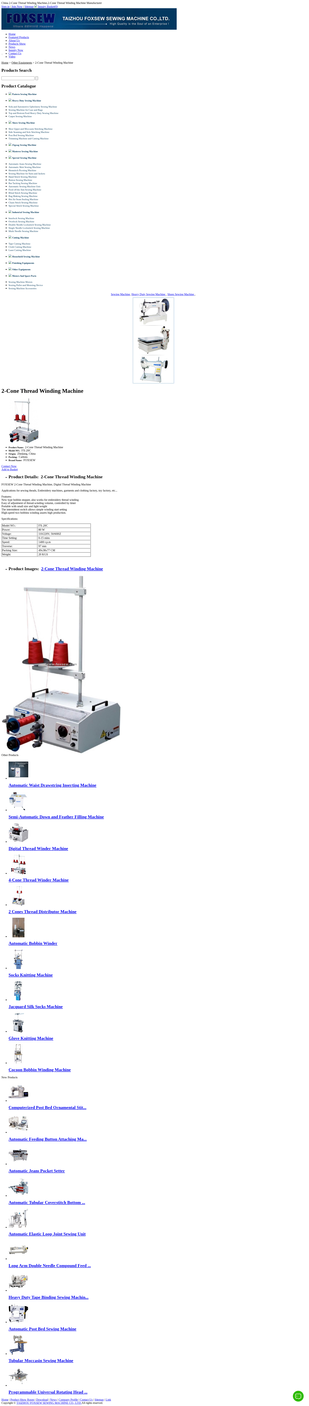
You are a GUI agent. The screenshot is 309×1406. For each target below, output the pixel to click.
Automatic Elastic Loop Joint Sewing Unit (47, 1234)
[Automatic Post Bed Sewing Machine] (18, 1322)
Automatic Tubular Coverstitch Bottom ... (47, 1202)
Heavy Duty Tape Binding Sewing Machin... (49, 1297)
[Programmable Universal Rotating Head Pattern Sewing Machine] (18, 1385)
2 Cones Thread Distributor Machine (43, 911)
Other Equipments (21, 62)
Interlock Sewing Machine (21, 218)
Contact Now (9, 466)
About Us (14, 40)
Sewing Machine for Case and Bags (26, 110)
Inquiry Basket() (48, 6)
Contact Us (15, 53)
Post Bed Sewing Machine (21, 135)
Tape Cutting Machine (19, 243)
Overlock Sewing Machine (21, 221)
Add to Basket (9, 469)
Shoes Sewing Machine (181, 294)
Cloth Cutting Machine (20, 247)
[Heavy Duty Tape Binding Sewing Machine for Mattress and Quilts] (18, 1290)
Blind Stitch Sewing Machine (23, 193)
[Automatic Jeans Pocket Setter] (18, 1163)
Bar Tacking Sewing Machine (23, 183)
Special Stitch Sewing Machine (24, 205)
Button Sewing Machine (20, 180)
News (12, 46)
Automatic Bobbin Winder (33, 943)
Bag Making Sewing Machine (23, 196)
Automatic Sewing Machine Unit (24, 186)
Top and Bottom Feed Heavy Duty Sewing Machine (33, 113)
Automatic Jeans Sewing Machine (25, 164)
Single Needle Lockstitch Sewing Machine (29, 228)
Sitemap (29, 6)
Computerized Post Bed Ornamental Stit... (47, 1107)
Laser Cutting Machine (20, 250)
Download (42, 1399)
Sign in (5, 6)
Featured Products (19, 37)
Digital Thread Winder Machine (38, 848)
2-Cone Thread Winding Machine (72, 568)
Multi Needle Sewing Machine (23, 231)
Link (108, 1399)
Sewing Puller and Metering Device (26, 285)
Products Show (17, 43)
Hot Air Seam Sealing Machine (23, 199)
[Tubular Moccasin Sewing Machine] (18, 1353)
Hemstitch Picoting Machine (22, 170)
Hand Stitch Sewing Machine (23, 176)
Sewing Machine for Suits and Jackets (27, 173)
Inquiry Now (16, 50)
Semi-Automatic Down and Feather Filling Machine (56, 817)
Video (12, 56)
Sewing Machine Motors (20, 282)
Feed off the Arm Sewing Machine (25, 189)
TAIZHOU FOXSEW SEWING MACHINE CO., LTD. (49, 1402)
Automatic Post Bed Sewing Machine (42, 1329)
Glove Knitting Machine (31, 1038)
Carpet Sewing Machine (20, 116)
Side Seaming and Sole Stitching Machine (29, 132)
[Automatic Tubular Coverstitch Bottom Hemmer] (18, 1195)
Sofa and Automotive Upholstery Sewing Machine (33, 106)
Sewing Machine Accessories (22, 288)
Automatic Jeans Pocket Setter (37, 1170)
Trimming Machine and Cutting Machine (29, 138)
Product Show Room (22, 1399)
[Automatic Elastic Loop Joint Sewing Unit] (18, 1227)
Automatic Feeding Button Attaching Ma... (48, 1139)
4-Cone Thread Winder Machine (39, 880)
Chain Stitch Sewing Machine (23, 202)
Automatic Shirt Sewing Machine (25, 167)
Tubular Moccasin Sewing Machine (41, 1360)
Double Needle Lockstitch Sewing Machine (30, 224)
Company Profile (68, 1399)
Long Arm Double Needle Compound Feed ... (50, 1265)
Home (12, 34)
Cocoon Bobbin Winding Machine (40, 1069)
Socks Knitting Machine (31, 975)
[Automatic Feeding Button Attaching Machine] (18, 1132)
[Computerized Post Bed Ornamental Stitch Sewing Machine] (18, 1100)
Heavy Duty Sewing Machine (148, 294)
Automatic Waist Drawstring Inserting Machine (52, 785)
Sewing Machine (120, 294)
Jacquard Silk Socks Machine (36, 1006)
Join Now (17, 6)
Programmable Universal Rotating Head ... (48, 1392)
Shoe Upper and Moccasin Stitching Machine (31, 129)
